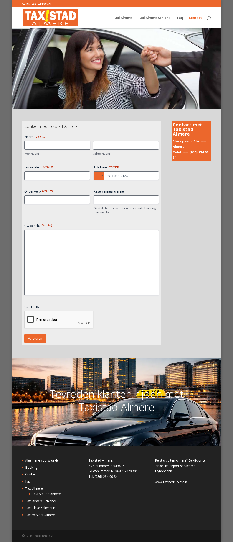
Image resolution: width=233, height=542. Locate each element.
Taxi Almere (122, 18)
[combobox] (99, 176)
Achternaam (101, 154)
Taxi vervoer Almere (40, 515)
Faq (180, 18)
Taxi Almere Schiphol (154, 18)
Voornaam (31, 154)
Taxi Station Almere (46, 494)
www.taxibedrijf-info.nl (171, 482)
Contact (195, 18)
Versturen (35, 338)
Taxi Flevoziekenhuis (40, 508)
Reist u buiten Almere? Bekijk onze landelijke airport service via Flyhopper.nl (180, 465)
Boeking (31, 467)
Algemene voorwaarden (43, 460)
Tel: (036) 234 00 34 (38, 3)
